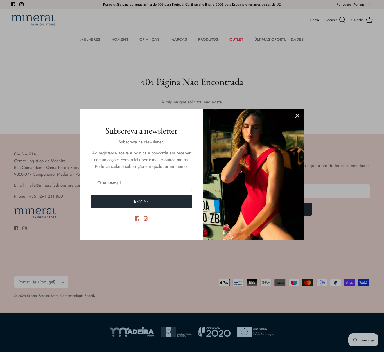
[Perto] (297, 116)
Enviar (141, 201)
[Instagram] (146, 218)
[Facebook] (137, 218)
